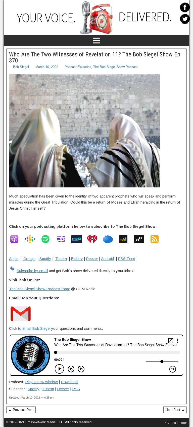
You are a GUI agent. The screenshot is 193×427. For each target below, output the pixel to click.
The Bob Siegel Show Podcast (115, 67)
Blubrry (77, 258)
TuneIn (61, 258)
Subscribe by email (32, 271)
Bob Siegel (21, 67)
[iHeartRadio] (95, 239)
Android (107, 258)
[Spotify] (48, 239)
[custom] (141, 239)
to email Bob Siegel (34, 328)
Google (29, 258)
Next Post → (175, 410)
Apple (13, 258)
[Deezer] (126, 239)
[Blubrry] (110, 239)
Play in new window (41, 382)
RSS (76, 389)
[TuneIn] (79, 239)
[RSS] (157, 239)
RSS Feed (126, 258)
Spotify (45, 258)
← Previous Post (21, 410)
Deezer (92, 258)
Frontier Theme (176, 422)
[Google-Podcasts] (32, 239)
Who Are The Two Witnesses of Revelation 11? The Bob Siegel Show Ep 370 (94, 57)
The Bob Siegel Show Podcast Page (39, 289)
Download (69, 382)
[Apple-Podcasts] (17, 239)
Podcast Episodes (78, 67)
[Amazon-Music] (63, 239)
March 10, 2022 (46, 67)
